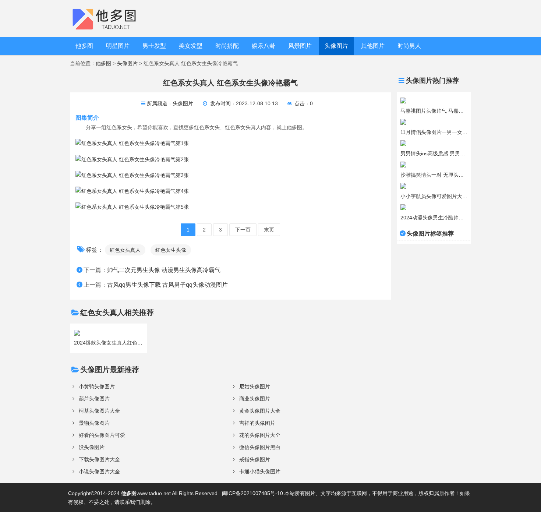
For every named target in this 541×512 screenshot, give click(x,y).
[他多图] (110, 18)
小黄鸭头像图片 (97, 386)
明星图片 (118, 46)
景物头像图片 (94, 423)
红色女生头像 (170, 250)
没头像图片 (92, 447)
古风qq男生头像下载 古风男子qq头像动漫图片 (167, 285)
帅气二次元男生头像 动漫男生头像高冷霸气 (163, 270)
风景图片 (300, 46)
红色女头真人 (125, 250)
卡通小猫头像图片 (259, 471)
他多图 (84, 46)
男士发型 (154, 46)
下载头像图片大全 (99, 459)
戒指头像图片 (254, 459)
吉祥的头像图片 (257, 423)
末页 (269, 230)
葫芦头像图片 (94, 399)
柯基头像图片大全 (99, 411)
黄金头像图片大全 (259, 411)
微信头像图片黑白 (259, 447)
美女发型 (190, 46)
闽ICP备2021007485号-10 (252, 493)
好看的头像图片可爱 (102, 435)
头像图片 (336, 46)
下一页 (243, 230)
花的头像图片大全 (259, 435)
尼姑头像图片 (254, 386)
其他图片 (373, 46)
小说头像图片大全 (99, 471)
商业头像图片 (254, 399)
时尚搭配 (227, 46)
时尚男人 (409, 46)
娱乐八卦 (263, 46)
